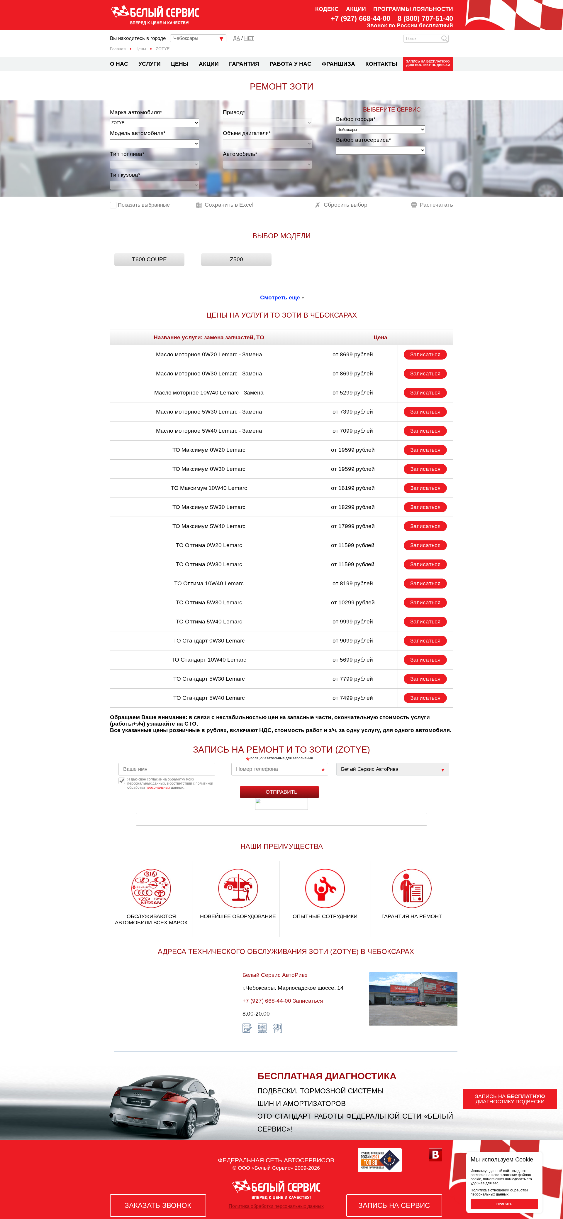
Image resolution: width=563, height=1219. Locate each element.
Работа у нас (290, 64)
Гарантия (244, 64)
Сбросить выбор (345, 205)
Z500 (236, 259)
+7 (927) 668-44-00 (360, 18)
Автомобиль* (240, 154)
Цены (180, 64)
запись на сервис (394, 1205)
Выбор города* (355, 119)
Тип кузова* (125, 175)
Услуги (149, 64)
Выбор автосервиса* (363, 140)
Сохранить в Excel (229, 205)
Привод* (234, 112)
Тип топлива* (127, 154)
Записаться (425, 354)
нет (249, 38)
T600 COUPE (149, 259)
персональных (158, 787)
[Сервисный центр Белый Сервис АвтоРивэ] (392, 769)
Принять (504, 1204)
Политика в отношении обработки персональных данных (499, 1192)
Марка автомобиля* (136, 112)
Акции (356, 9)
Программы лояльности (413, 9)
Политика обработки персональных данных (276, 1206)
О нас (119, 64)
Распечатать (436, 205)
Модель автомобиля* (137, 133)
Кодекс (327, 9)
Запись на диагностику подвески (428, 63)
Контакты (381, 64)
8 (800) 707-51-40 (425, 18)
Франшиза (338, 64)
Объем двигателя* (247, 133)
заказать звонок (158, 1205)
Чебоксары (185, 38)
